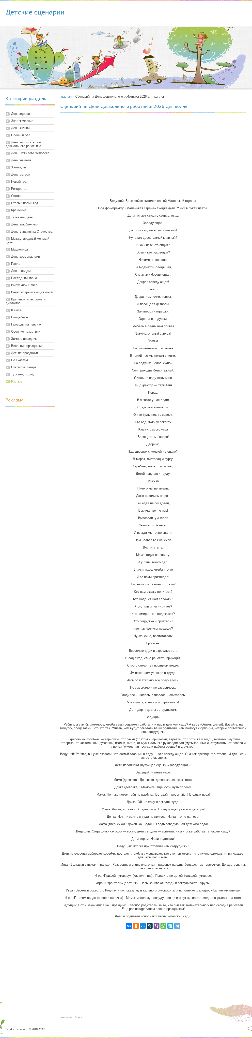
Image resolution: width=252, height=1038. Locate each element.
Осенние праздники (25, 331)
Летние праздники (24, 353)
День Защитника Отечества (31, 231)
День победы (21, 271)
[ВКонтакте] (129, 926)
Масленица (19, 249)
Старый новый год (24, 203)
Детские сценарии (34, 11)
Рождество (19, 189)
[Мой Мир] (143, 926)
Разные (16, 381)
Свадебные (19, 317)
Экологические (22, 121)
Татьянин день (22, 217)
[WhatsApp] (163, 926)
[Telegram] (177, 926)
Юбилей (17, 310)
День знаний (20, 128)
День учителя (21, 160)
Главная (66, 96)
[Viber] (156, 926)
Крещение (18, 210)
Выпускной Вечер (24, 285)
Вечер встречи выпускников (32, 292)
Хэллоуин (18, 167)
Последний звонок (24, 278)
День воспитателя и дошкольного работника (23, 144)
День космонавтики (25, 256)
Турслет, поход (22, 374)
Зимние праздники (24, 339)
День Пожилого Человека (30, 153)
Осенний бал (20, 135)
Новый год (19, 181)
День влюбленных (24, 224)
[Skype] (170, 926)
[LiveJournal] (150, 926)
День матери (20, 174)
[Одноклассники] (136, 926)
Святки (16, 196)
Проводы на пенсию (26, 324)
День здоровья (22, 114)
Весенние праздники (26, 346)
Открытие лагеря (23, 367)
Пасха (15, 264)
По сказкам (19, 360)
